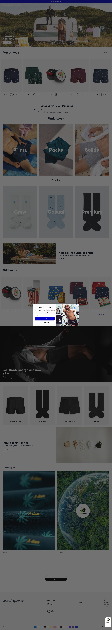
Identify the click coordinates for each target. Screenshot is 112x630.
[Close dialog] (77, 305)
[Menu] (110, 618)
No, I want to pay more (44, 322)
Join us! (45, 319)
